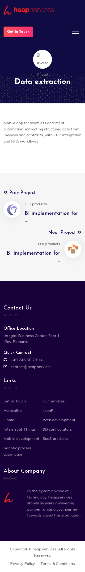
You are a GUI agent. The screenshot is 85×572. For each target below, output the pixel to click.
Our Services (54, 401)
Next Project (62, 232)
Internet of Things (20, 429)
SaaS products (55, 438)
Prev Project (22, 192)
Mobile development (21, 438)
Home (9, 419)
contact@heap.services (31, 366)
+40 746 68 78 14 (27, 359)
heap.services (44, 549)
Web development (59, 419)
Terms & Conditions (57, 563)
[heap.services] (42, 10)
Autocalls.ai (13, 410)
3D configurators (57, 429)
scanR (48, 410)
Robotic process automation (18, 451)
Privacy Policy (22, 563)
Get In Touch (15, 401)
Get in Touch (18, 32)
